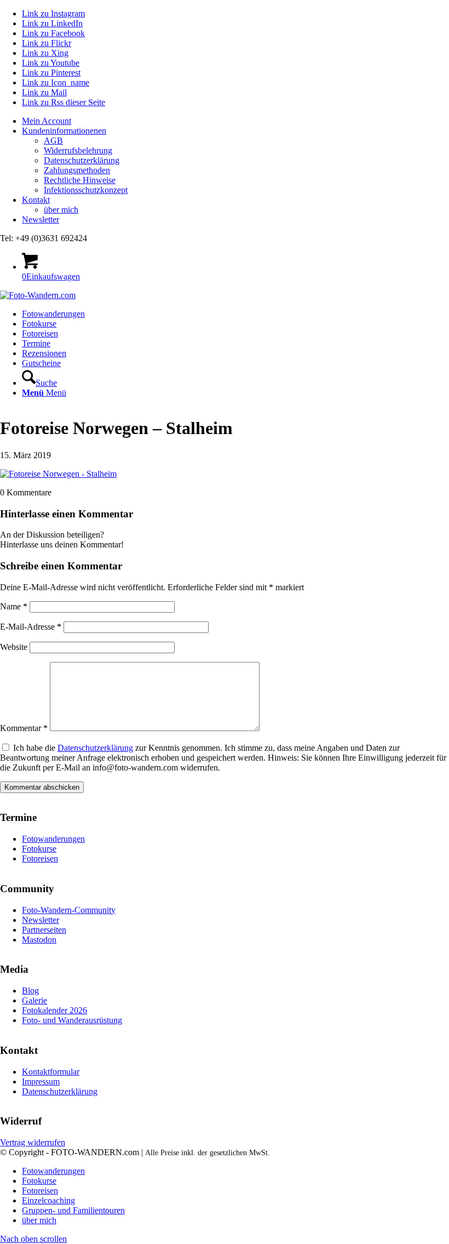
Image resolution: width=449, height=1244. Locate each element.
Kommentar (24, 728)
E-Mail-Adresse (30, 626)
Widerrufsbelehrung (78, 150)
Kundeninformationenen (64, 130)
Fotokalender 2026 (54, 1010)
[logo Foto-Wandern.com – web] (38, 295)
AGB (53, 140)
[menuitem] (235, 121)
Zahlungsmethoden (77, 170)
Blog (30, 990)
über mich (61, 209)
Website (13, 647)
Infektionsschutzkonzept (86, 190)
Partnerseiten (44, 929)
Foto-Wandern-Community (69, 910)
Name (13, 606)
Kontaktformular (50, 1071)
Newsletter (40, 219)
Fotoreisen (40, 858)
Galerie (34, 1000)
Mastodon (39, 939)
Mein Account (46, 120)
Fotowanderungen (53, 838)
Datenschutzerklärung (81, 160)
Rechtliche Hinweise (80, 180)
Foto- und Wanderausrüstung (72, 1020)
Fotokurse (39, 848)
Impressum (41, 1081)
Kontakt (36, 199)
